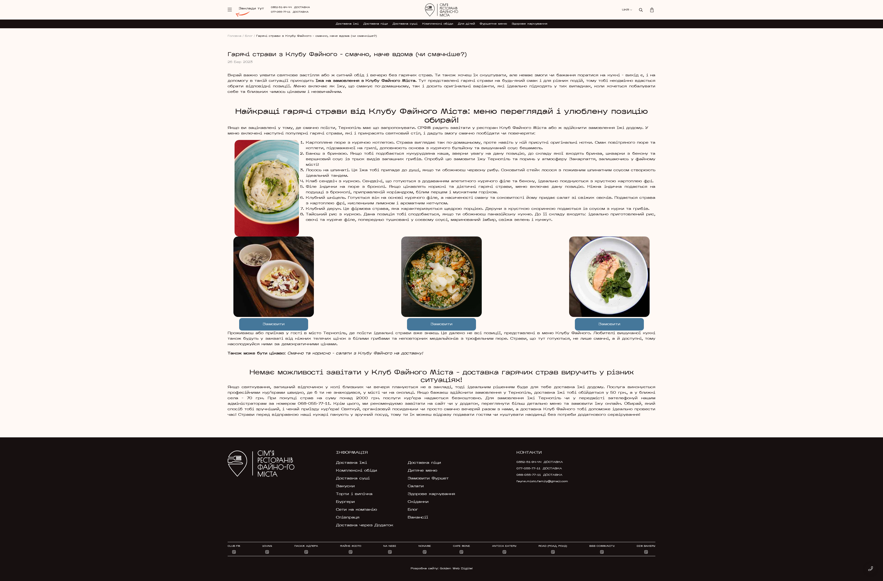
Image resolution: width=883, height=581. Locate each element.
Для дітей (466, 24)
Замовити (274, 324)
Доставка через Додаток (364, 525)
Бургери (345, 502)
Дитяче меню (422, 471)
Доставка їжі (347, 24)
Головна (236, 36)
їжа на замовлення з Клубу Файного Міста (366, 81)
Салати (416, 486)
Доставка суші (405, 24)
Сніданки (418, 502)
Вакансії (418, 517)
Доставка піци (375, 24)
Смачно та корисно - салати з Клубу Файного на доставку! (355, 353)
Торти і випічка (354, 494)
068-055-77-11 (314, 404)
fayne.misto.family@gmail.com (542, 481)
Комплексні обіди (437, 24)
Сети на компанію (356, 510)
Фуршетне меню (493, 24)
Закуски (345, 486)
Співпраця (347, 517)
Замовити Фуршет (428, 478)
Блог (250, 36)
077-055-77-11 (280, 12)
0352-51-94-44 (281, 7)
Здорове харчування (529, 24)
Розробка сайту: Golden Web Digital (442, 568)
